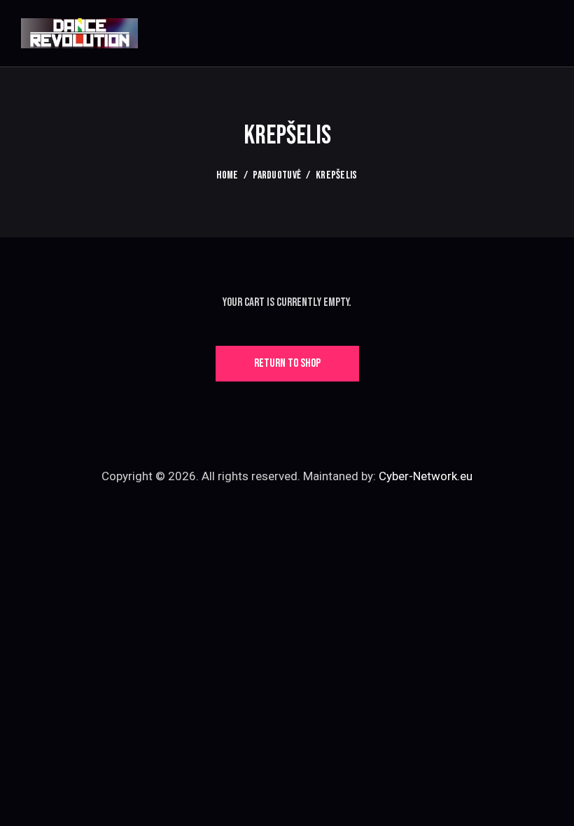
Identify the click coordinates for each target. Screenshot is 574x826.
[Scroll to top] (548, 800)
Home (227, 175)
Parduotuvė (277, 175)
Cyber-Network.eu (425, 476)
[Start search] (543, 35)
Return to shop (287, 363)
